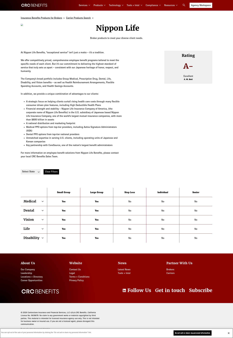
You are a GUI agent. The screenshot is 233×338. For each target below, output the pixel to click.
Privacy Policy (76, 280)
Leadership (26, 273)
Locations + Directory (32, 276)
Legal (72, 273)
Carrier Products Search (78, 18)
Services (83, 5)
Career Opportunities (31, 280)
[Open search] (184, 5)
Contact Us (75, 269)
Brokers (170, 269)
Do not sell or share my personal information (192, 333)
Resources (169, 5)
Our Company (28, 269)
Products (98, 5)
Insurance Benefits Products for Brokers (41, 18)
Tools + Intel (133, 5)
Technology (115, 5)
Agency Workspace (201, 5)
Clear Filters (51, 171)
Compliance (152, 5)
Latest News (124, 269)
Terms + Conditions (79, 276)
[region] (116, 333)
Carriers (170, 273)
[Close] (229, 333)
